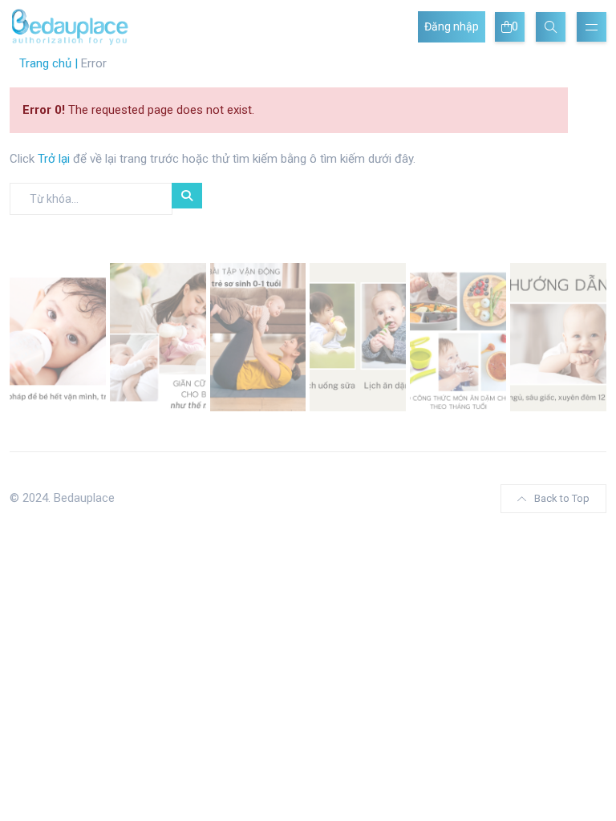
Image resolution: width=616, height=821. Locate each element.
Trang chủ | (48, 63)
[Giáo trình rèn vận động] (258, 336)
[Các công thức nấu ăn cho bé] (458, 336)
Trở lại (55, 159)
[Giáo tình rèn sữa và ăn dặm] (358, 336)
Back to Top (562, 498)
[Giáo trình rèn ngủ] (558, 336)
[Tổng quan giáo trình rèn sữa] (58, 336)
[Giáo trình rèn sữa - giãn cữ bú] (158, 336)
